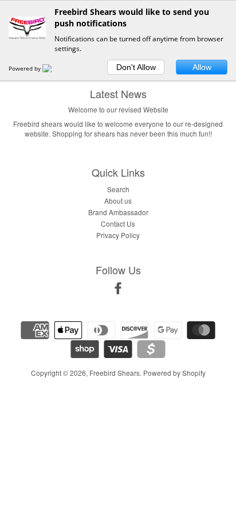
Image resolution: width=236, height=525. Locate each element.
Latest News (118, 93)
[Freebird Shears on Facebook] (118, 290)
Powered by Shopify (174, 373)
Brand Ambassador (118, 212)
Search (118, 189)
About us (118, 200)
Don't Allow (136, 67)
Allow (201, 67)
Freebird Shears (114, 373)
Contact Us (118, 223)
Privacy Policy (118, 235)
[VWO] (53, 68)
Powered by (25, 68)
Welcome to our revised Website (118, 109)
